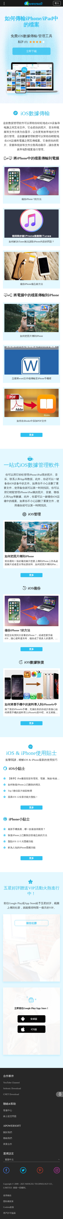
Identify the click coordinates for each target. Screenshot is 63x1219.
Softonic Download (12, 1088)
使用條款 (7, 1195)
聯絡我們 (7, 1138)
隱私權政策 (8, 1201)
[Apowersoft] (33, 3)
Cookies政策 (8, 1207)
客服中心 (7, 1110)
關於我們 (7, 1132)
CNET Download (11, 1094)
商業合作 (7, 1144)
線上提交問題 (9, 1116)
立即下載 (31, 51)
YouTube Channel (11, 1082)
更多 (31, 435)
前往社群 (31, 923)
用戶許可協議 (9, 1213)
